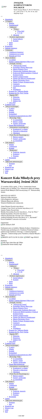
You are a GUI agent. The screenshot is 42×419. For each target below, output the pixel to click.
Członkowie (9, 50)
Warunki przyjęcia (15, 56)
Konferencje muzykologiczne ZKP (20, 116)
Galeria (7, 159)
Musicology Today (15, 118)
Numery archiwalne (19, 123)
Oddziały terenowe (11, 48)
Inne (14, 88)
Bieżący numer (18, 122)
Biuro (11, 44)
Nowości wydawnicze (20, 131)
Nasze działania (10, 58)
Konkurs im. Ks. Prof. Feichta (18, 93)
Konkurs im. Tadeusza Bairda (18, 91)
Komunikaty (13, 114)
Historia (11, 23)
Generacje (16, 84)
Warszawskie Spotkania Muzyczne (24, 71)
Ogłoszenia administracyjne (14, 161)
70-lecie (16, 29)
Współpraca (17, 89)
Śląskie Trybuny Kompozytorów (23, 82)
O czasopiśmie (17, 120)
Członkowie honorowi (16, 52)
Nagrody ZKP (14, 95)
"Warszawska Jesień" (20, 65)
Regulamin (12, 158)
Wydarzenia (9, 46)
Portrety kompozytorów (20, 76)
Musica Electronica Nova (21, 80)
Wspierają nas (9, 167)
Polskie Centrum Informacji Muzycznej (21, 61)
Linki (6, 171)
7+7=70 (19, 33)
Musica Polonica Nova (20, 69)
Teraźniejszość (13, 25)
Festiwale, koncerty (15, 63)
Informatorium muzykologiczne (19, 127)
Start (6, 173)
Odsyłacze (16, 133)
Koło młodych (10, 142)
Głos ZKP (12, 103)
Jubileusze (13, 27)
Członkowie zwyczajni (16, 54)
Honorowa (16, 99)
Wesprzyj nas (9, 169)
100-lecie (16, 35)
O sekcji (11, 108)
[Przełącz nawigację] (1, 16)
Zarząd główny (18, 39)
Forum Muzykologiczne (16, 125)
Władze (11, 110)
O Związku (9, 21)
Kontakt (11, 112)
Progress (16, 156)
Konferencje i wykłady (20, 129)
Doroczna (16, 97)
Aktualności (9, 19)
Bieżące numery (18, 137)
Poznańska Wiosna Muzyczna (22, 67)
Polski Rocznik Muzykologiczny (19, 135)
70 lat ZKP (20, 31)
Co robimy (12, 60)
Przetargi (12, 163)
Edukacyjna (17, 101)
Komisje (15, 41)
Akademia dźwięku (19, 86)
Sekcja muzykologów (12, 106)
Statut (11, 42)
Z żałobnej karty (10, 104)
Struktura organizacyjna (17, 37)
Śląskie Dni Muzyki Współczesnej (24, 78)
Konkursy (16, 154)
